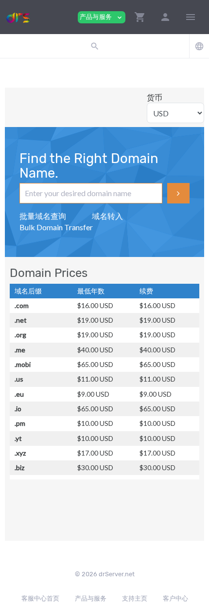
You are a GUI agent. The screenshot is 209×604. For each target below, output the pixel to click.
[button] (140, 17)
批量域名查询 (42, 215)
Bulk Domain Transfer (56, 227)
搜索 (178, 193)
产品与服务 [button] (101, 17)
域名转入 (107, 215)
